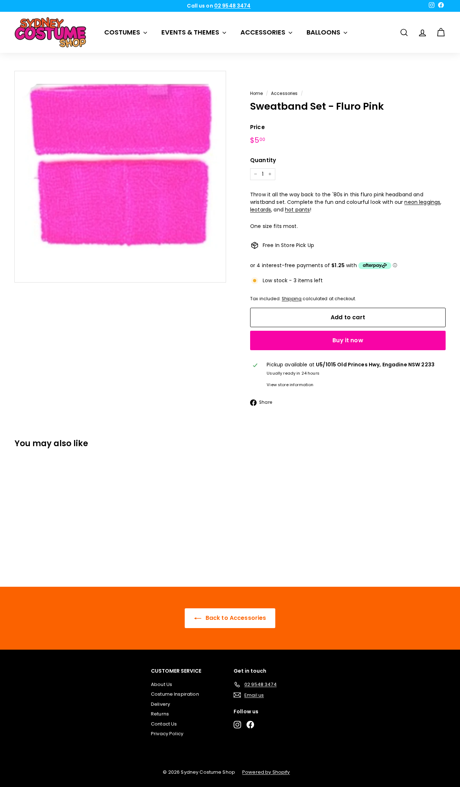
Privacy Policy (167, 733)
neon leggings (422, 202)
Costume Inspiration (175, 694)
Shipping (292, 299)
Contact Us (164, 723)
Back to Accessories (235, 618)
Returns (160, 713)
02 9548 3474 (232, 5)
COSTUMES (123, 32)
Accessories (284, 93)
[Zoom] (120, 176)
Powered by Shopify (266, 772)
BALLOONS (324, 32)
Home (256, 93)
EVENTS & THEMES (191, 32)
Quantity (263, 160)
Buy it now (347, 340)
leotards (260, 209)
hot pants (297, 209)
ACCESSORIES (263, 32)
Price (257, 127)
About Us (161, 684)
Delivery (160, 704)
